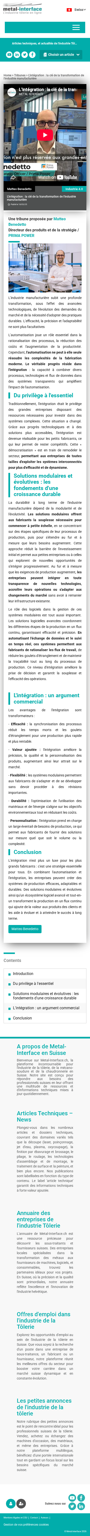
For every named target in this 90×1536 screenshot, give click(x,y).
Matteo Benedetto (19, 189)
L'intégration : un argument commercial (46, 1008)
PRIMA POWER (21, 235)
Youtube (9, 54)
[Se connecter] (11, 1503)
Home (7, 75)
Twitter (24, 54)
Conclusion (22, 1018)
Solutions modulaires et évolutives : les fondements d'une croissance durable (46, 995)
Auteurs (44, 1517)
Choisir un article (61, 55)
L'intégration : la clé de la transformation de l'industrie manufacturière (44, 77)
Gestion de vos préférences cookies (26, 1524)
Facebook (32, 54)
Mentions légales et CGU (15, 1517)
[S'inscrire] (21, 1503)
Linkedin (17, 54)
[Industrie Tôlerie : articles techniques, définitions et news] (21, 7)
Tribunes (19, 75)
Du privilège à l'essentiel (33, 983)
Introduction (23, 973)
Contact (34, 1517)
